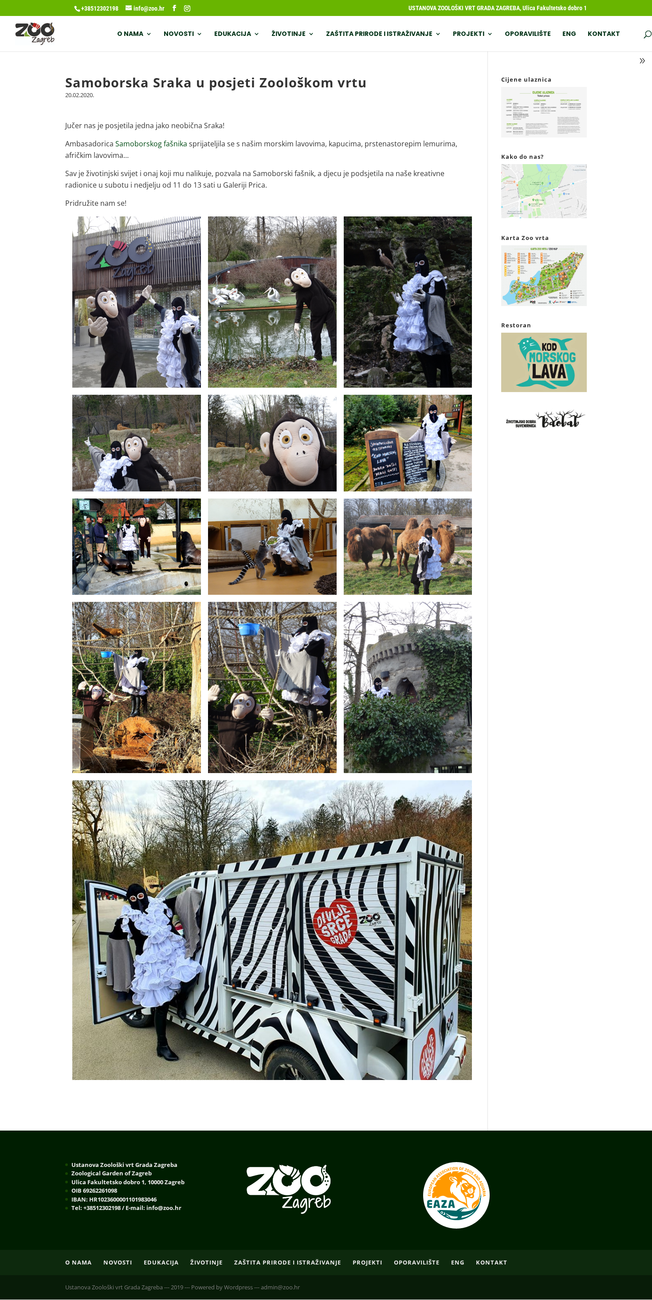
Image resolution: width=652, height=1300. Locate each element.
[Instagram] (187, 8)
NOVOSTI (179, 34)
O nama (130, 34)
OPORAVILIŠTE (528, 34)
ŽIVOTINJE (288, 34)
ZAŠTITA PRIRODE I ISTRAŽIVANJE (379, 34)
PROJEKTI (468, 34)
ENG (569, 34)
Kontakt (604, 34)
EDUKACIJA (232, 34)
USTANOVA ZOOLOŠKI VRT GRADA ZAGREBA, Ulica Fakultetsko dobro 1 (497, 8)
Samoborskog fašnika (151, 144)
